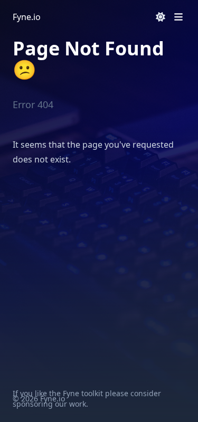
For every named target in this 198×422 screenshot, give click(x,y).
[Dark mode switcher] (160, 17)
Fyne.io (27, 17)
